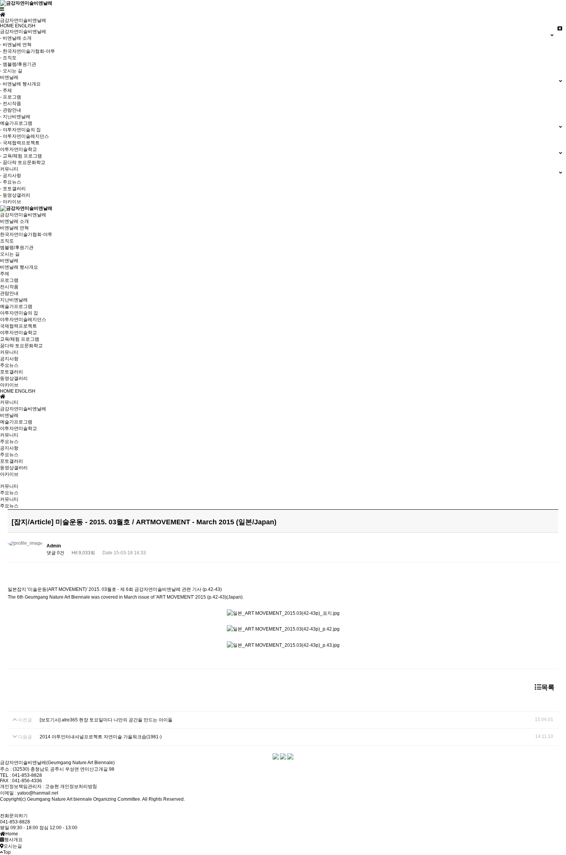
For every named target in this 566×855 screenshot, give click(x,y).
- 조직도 (8, 57)
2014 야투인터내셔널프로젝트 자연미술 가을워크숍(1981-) (101, 737)
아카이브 (9, 385)
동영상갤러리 (14, 378)
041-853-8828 (15, 822)
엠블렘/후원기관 (16, 247)
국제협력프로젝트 (18, 326)
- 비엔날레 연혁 (16, 44)
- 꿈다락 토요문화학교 (22, 162)
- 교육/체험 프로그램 (21, 156)
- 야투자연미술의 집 (20, 129)
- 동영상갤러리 (15, 195)
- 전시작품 (10, 103)
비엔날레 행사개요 (19, 267)
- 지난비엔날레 (15, 116)
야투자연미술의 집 (19, 313)
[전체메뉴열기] (2, 9)
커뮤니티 (9, 352)
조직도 (7, 241)
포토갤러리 (11, 372)
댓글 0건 (55, 552)
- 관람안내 (10, 110)
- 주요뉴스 (10, 182)
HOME (7, 25)
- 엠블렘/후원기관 (18, 64)
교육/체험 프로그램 (19, 339)
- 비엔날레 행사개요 (20, 84)
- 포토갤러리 (13, 188)
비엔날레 (9, 260)
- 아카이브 (10, 201)
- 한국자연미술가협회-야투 (27, 51)
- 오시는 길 (11, 71)
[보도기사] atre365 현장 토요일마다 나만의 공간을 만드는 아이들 (106, 720)
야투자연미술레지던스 (23, 319)
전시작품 (9, 286)
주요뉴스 (9, 365)
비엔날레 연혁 (14, 228)
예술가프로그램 (16, 306)
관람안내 (9, 293)
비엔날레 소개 (14, 221)
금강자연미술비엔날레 (23, 215)
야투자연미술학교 (18, 332)
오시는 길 (10, 254)
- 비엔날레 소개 (16, 38)
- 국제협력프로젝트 (20, 143)
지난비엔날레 (14, 300)
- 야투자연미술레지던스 (24, 136)
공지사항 (9, 358)
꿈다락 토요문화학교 (21, 345)
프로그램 (9, 280)
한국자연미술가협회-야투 (26, 234)
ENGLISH (25, 25)
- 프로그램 (10, 97)
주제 (4, 273)
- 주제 (6, 90)
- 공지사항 (10, 175)
